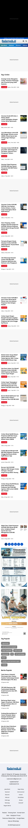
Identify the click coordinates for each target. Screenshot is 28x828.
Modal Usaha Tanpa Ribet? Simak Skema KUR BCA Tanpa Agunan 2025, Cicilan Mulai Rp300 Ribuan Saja (9, 357)
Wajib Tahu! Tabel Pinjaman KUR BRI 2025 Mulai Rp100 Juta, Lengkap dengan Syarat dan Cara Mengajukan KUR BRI (10, 529)
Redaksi (4, 812)
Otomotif (4, 124)
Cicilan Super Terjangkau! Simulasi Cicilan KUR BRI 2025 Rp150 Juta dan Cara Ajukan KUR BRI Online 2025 (10, 384)
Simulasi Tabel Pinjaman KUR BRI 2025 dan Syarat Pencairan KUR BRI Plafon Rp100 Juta (9, 167)
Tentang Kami (12, 812)
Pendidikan (21, 797)
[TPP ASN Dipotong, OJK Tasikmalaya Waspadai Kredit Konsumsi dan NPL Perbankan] (23, 690)
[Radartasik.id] (9, 41)
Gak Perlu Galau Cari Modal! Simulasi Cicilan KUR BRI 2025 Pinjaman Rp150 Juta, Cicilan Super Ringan (10, 371)
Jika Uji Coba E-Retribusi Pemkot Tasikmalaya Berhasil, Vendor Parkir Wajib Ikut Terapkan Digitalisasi (8, 729)
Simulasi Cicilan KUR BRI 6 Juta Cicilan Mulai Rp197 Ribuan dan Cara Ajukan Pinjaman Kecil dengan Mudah (9, 301)
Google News (20, 818)
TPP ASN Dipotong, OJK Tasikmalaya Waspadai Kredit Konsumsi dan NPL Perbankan (9, 690)
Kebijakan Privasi (15, 815)
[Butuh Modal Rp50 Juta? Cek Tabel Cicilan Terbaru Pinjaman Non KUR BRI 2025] (23, 398)
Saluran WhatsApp (13, 821)
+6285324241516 (14, 784)
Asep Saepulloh (6, 650)
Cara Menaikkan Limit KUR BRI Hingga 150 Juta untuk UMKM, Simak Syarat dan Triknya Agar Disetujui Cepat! (9, 136)
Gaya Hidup (21, 789)
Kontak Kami (21, 812)
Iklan (8, 815)
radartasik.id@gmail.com (14, 779)
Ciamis (4, 665)
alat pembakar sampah (9, 647)
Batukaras (5, 654)
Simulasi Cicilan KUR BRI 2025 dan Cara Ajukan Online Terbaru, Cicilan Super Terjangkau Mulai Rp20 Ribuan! (9, 208)
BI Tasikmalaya (20, 654)
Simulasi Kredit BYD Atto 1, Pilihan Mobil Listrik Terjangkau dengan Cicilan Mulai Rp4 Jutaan (9, 118)
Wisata (21, 800)
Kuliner (21, 794)
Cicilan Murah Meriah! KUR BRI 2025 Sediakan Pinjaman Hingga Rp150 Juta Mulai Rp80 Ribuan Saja (10, 453)
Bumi (3, 658)
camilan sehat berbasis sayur (10, 661)
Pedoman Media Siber (8, 818)
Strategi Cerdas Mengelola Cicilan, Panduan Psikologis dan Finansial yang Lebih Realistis (9, 81)
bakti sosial (17, 650)
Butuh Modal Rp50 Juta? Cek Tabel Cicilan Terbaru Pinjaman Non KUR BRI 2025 (10, 397)
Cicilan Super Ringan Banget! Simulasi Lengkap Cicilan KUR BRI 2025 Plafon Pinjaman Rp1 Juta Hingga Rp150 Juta (9, 319)
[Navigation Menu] (26, 41)
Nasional (11, 45)
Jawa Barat (4, 45)
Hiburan (25, 45)
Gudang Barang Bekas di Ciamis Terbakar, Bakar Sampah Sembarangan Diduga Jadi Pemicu (9, 716)
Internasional (20, 792)
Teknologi (7, 803)
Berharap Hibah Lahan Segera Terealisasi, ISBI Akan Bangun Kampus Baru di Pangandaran (10, 703)
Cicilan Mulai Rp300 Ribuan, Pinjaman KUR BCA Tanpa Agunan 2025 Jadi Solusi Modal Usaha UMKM (10, 436)
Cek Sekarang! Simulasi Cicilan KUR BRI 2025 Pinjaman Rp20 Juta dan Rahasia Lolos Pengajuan (9, 260)
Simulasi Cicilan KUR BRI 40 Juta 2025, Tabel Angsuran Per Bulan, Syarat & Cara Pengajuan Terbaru (9, 150)
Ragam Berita (7, 805)
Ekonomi (18, 45)
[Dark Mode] (23, 41)
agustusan (5, 643)
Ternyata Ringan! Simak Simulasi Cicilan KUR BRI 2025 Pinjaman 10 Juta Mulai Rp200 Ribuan (10, 243)
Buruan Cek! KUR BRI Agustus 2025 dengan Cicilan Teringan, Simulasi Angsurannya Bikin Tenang (10, 469)
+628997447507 (14, 782)
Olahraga (7, 800)
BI (12, 654)
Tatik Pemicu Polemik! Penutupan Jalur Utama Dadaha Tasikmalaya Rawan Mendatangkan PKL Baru (10, 677)
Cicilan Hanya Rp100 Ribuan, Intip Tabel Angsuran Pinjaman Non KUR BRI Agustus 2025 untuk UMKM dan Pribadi (10, 487)
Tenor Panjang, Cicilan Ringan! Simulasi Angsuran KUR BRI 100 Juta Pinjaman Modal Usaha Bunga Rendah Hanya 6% (10, 226)
